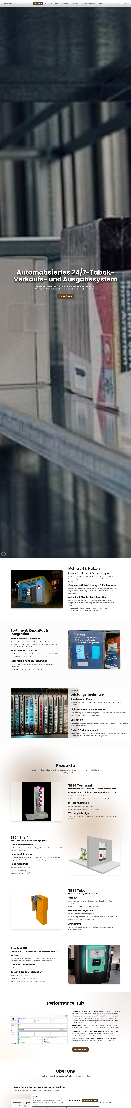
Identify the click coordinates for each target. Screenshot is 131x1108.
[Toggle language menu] (122, 3)
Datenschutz (54, 1102)
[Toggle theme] (126, 3)
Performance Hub (61, 3)
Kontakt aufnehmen (88, 3)
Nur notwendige (74, 1100)
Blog (100, 3)
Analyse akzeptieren (90, 1100)
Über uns (74, 3)
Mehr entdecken (80, 1049)
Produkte (48, 3)
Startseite (38, 3)
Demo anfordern (65, 296)
